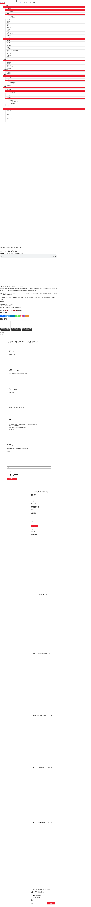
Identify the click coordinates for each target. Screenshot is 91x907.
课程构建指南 (12, 83)
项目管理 (9, 55)
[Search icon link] (4, 122)
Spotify (32, 500)
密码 (32, 521)
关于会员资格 (9, 118)
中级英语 (9, 37)
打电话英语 (9, 62)
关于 (5, 86)
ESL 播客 (7, 253)
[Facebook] (2, 316)
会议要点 (9, 63)
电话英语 (9, 21)
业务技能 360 (10, 33)
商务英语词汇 (9, 40)
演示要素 (9, 65)
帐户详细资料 (9, 77)
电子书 (5, 59)
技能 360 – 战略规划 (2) (38, 889)
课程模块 (20, 310)
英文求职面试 (17, 253)
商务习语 (9, 42)
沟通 (8, 30)
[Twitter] (7, 316)
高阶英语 (9, 35)
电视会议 (11, 16)
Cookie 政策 (12, 103)
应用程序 (6, 69)
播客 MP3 (4, 312)
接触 (8, 105)
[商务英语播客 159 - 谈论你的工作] (28, 283)
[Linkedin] (12, 316)
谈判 (8, 24)
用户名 (32, 516)
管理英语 (9, 29)
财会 (8, 47)
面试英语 (9, 22)
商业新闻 (9, 44)
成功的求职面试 (10, 66)
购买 (8, 56)
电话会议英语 (12, 17)
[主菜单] (2, 3)
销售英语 (9, 32)
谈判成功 (9, 68)
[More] (27, 316)
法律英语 (9, 51)
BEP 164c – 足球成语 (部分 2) (40, 767)
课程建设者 (9, 79)
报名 (5, 107)
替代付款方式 (12, 92)
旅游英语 (9, 27)
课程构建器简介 (13, 82)
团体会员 (9, 95)
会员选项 (9, 85)
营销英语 (9, 53)
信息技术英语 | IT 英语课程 (12, 50)
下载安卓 (9, 73)
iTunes (32, 498)
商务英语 (6, 5)
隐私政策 (11, 100)
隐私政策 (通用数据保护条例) (16, 101)
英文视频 (9, 45)
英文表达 (9, 19)
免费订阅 (9, 94)
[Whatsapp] (17, 316)
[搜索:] (39, 903)
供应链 (8, 58)
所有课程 (9, 8)
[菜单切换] (44, 6)
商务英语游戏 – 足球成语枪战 (39, 715)
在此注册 (33, 529)
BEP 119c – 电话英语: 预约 (39, 594)
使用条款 (9, 97)
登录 (8, 114)
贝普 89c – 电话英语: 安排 (39, 653)
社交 (8, 25)
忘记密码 (33, 531)
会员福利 (9, 89)
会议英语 (9, 13)
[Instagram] (22, 316)
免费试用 (9, 110)
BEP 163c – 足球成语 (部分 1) (39, 822)
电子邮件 (33, 502)
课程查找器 (12, 11)
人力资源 (9, 48)
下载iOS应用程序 (10, 72)
